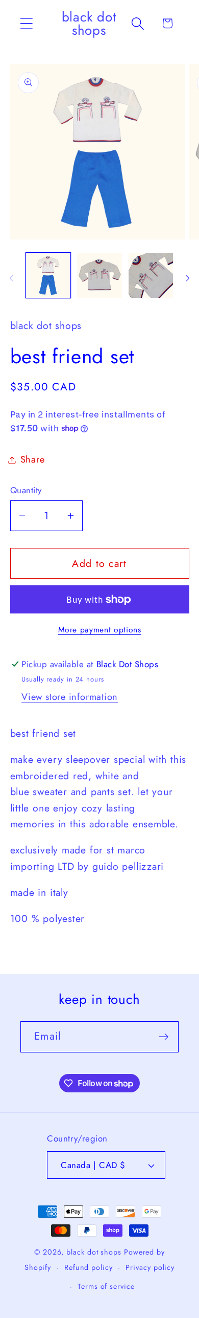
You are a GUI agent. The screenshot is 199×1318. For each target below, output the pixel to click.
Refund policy (88, 1267)
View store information (69, 697)
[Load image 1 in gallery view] (48, 275)
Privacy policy (150, 1267)
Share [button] (32, 459)
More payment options (99, 629)
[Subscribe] (163, 1036)
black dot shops (93, 1252)
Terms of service (106, 1286)
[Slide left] (11, 278)
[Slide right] (188, 278)
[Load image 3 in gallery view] (151, 275)
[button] (26, 23)
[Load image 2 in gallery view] (99, 275)
